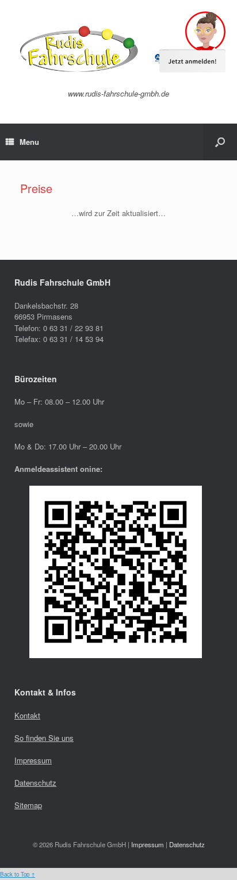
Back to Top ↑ (17, 874)
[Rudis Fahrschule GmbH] (118, 49)
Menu (29, 141)
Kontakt (27, 715)
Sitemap (28, 805)
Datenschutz (35, 782)
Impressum (33, 760)
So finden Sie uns (44, 737)
